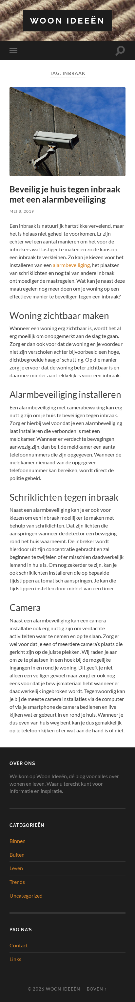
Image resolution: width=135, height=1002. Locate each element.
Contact (19, 945)
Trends (17, 882)
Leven (16, 868)
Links (15, 959)
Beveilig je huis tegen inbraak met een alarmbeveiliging (65, 194)
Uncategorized (26, 895)
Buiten (17, 854)
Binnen (18, 841)
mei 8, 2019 (22, 211)
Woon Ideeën (67, 20)
